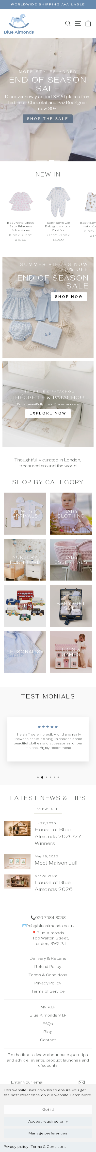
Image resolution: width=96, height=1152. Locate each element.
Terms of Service (48, 991)
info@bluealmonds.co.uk (50, 925)
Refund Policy (47, 966)
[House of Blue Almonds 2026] (17, 881)
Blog (48, 1031)
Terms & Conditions (48, 1146)
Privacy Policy (47, 983)
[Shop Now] (48, 307)
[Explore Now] (48, 404)
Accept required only (48, 1121)
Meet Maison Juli (56, 863)
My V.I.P (48, 1007)
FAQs (48, 1023)
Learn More (80, 1095)
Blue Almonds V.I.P (48, 1015)
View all (48, 809)
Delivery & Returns (48, 958)
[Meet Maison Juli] (17, 861)
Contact (48, 1040)
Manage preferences (48, 1133)
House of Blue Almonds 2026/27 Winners (58, 836)
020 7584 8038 (50, 917)
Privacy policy (16, 1146)
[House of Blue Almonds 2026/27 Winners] (17, 828)
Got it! (48, 1109)
